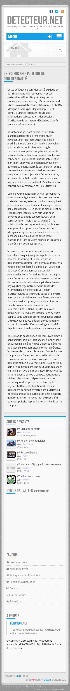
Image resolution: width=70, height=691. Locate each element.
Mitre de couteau (30, 476)
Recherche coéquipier (32, 440)
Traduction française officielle (18, 686)
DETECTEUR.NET (35, 20)
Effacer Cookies (18, 595)
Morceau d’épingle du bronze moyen (40, 464)
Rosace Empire (28, 452)
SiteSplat (47, 680)
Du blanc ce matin (30, 428)
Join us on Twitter (27, 490)
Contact (14, 588)
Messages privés (18, 568)
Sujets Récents (18, 562)
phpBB (18, 676)
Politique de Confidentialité (24, 575)
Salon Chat (15, 601)
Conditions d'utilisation (22, 582)
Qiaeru (38, 686)
